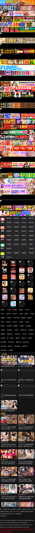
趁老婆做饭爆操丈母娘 (8, 366)
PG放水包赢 (16, 318)
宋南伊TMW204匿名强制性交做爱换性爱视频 (26, 497)
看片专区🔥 (3, 346)
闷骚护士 (31, 240)
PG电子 (2, 313)
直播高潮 (23, 318)
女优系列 (16, 235)
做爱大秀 (24, 338)
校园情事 (16, 253)
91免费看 (10, 350)
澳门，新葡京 (10, 338)
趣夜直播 (9, 326)
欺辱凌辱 (9, 231)
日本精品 (16, 222)
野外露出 (31, 231)
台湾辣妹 (9, 227)
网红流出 (24, 231)
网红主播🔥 (3, 350)
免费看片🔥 (23, 330)
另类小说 (9, 257)
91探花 (16, 231)
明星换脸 (16, 240)
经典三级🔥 (11, 342)
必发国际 (21, 326)
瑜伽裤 (24, 240)
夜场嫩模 (15, 326)
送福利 (21, 313)
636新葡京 (30, 330)
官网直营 (21, 309)
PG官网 (9, 309)
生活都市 (9, 253)
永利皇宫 (16, 330)
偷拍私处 (3, 326)
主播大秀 (14, 322)
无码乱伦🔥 (17, 334)
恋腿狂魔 (31, 235)
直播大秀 (30, 338)
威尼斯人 (3, 309)
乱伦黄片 (27, 322)
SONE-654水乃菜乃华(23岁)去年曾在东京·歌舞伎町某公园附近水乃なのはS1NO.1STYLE (9, 499)
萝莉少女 (31, 218)
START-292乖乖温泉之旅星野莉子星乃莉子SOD (25, 428)
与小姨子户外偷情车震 (25, 366)
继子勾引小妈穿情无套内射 (8, 380)
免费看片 (17, 338)
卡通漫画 (9, 244)
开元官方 (24, 334)
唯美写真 (24, 244)
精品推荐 (9, 218)
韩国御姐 (16, 227)
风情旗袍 (9, 240)
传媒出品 (9, 248)
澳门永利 (27, 309)
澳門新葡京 (9, 330)
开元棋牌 (14, 309)
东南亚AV (31, 227)
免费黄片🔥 (10, 334)
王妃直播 (21, 322)
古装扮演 (9, 235)
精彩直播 (29, 318)
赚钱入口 (10, 346)
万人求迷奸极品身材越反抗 (8, 396)
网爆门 (31, 244)
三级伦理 (9, 222)
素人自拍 (31, 222)
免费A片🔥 (18, 342)
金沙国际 (3, 338)
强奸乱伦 (16, 218)
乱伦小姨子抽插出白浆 (8, 410)
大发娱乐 (3, 330)
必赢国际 (3, 318)
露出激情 (16, 244)
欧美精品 (24, 218)
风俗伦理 (31, 253)
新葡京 (26, 313)
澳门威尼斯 (3, 342)
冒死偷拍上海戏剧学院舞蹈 (25, 380)
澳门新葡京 (28, 326)
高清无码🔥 (17, 346)
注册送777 (15, 313)
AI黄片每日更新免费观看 (25, 395)
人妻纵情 (24, 253)
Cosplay (24, 222)
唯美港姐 (24, 227)
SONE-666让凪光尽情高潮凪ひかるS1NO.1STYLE (8, 445)
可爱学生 (24, 235)
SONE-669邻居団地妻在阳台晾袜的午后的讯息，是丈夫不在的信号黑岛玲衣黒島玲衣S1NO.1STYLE (26, 464)
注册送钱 (8, 313)
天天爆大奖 (31, 334)
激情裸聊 (3, 334)
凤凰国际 (9, 318)
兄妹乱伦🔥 (26, 342)
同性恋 (31, 248)
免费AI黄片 (25, 346)
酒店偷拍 (8, 322)
